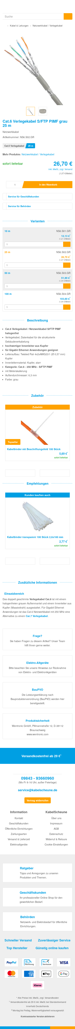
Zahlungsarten (19, 834)
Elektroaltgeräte (19, 844)
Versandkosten (52, 997)
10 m (7, 231)
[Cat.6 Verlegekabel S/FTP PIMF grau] (30, 110)
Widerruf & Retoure (56, 839)
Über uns (56, 818)
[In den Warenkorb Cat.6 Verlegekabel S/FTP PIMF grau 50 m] (66, 286)
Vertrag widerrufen (37, 800)
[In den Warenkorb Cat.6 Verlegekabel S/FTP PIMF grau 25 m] (66, 265)
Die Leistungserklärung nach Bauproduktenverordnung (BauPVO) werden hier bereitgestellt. (37, 699)
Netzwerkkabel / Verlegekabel (38, 154)
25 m (7, 252)
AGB (56, 828)
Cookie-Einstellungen (56, 844)
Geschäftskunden (18, 823)
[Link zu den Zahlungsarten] (37, 975)
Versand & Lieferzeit (19, 839)
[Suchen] (68, 16)
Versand (68, 169)
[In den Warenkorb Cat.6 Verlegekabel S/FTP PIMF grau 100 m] (66, 307)
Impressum (56, 823)
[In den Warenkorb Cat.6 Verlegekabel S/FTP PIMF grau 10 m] (66, 244)
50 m (7, 273)
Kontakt (19, 818)
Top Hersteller (16, 948)
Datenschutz (56, 834)
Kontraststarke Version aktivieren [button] (37, 1016)
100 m (8, 294)
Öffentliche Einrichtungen (19, 828)
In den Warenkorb (48, 184)
